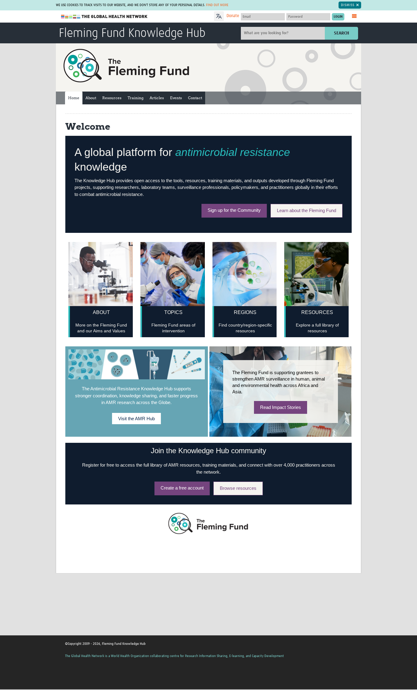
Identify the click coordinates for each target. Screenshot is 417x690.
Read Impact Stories (280, 407)
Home (73, 98)
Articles (157, 98)
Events (176, 98)
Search (341, 33)
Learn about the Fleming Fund (306, 210)
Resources (111, 98)
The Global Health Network (104, 16)
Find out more (217, 5)
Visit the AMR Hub (136, 418)
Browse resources (238, 488)
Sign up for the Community (234, 210)
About (90, 98)
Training (135, 98)
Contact (195, 98)
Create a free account (182, 487)
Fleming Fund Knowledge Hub (132, 33)
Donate (233, 16)
